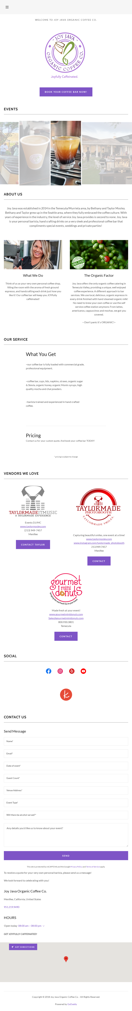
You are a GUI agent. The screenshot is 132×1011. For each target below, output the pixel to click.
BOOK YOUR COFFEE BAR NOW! (66, 91)
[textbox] (66, 741)
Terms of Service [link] (93, 866)
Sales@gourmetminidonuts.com (66, 618)
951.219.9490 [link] (11, 906)
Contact (99, 561)
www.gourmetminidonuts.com (66, 614)
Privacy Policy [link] (76, 866)
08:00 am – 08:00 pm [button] (29, 925)
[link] (48, 672)
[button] (7, 7)
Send (66, 855)
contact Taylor (33, 544)
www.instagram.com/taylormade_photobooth (99, 542)
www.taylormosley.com (33, 526)
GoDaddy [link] (72, 1004)
